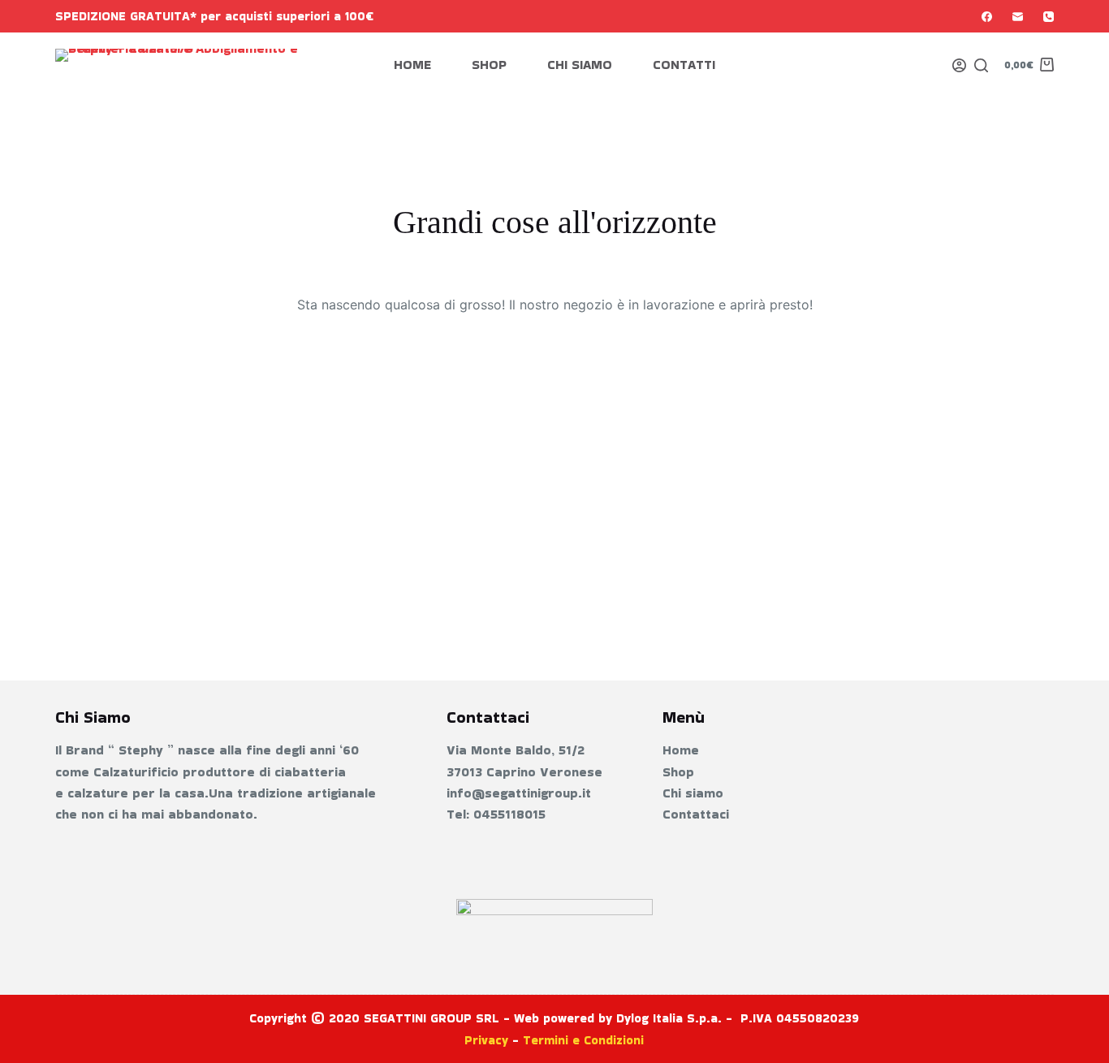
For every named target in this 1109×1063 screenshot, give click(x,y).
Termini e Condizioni (583, 1039)
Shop (489, 64)
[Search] (981, 65)
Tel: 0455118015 (496, 814)
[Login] (959, 65)
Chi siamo (579, 64)
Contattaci (695, 814)
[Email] (1017, 16)
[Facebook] (987, 16)
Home (412, 64)
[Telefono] (1048, 16)
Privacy (486, 1039)
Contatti (684, 64)
